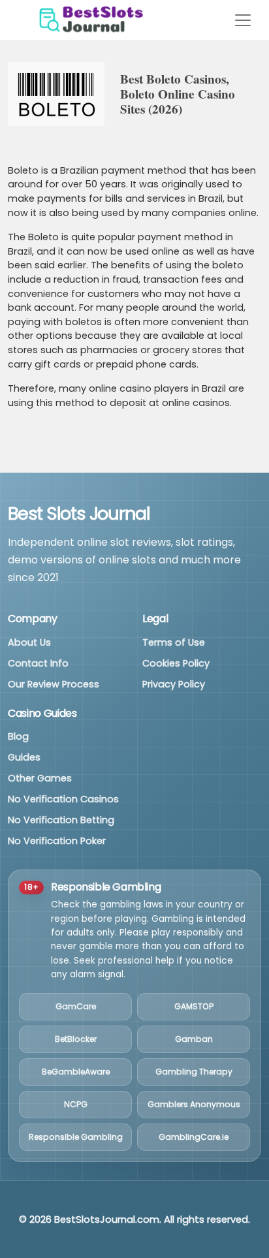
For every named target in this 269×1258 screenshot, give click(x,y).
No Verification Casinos (63, 799)
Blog (18, 736)
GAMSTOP (194, 1006)
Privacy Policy (173, 684)
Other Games (40, 778)
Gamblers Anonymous (194, 1104)
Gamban (194, 1039)
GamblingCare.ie (194, 1136)
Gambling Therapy (193, 1071)
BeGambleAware (76, 1071)
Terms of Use (173, 642)
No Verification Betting (61, 819)
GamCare (75, 1006)
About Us (29, 642)
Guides (24, 757)
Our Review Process (53, 684)
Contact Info (38, 663)
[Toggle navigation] (243, 20)
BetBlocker (76, 1039)
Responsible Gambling (76, 1136)
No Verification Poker (57, 840)
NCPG (75, 1104)
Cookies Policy (176, 663)
